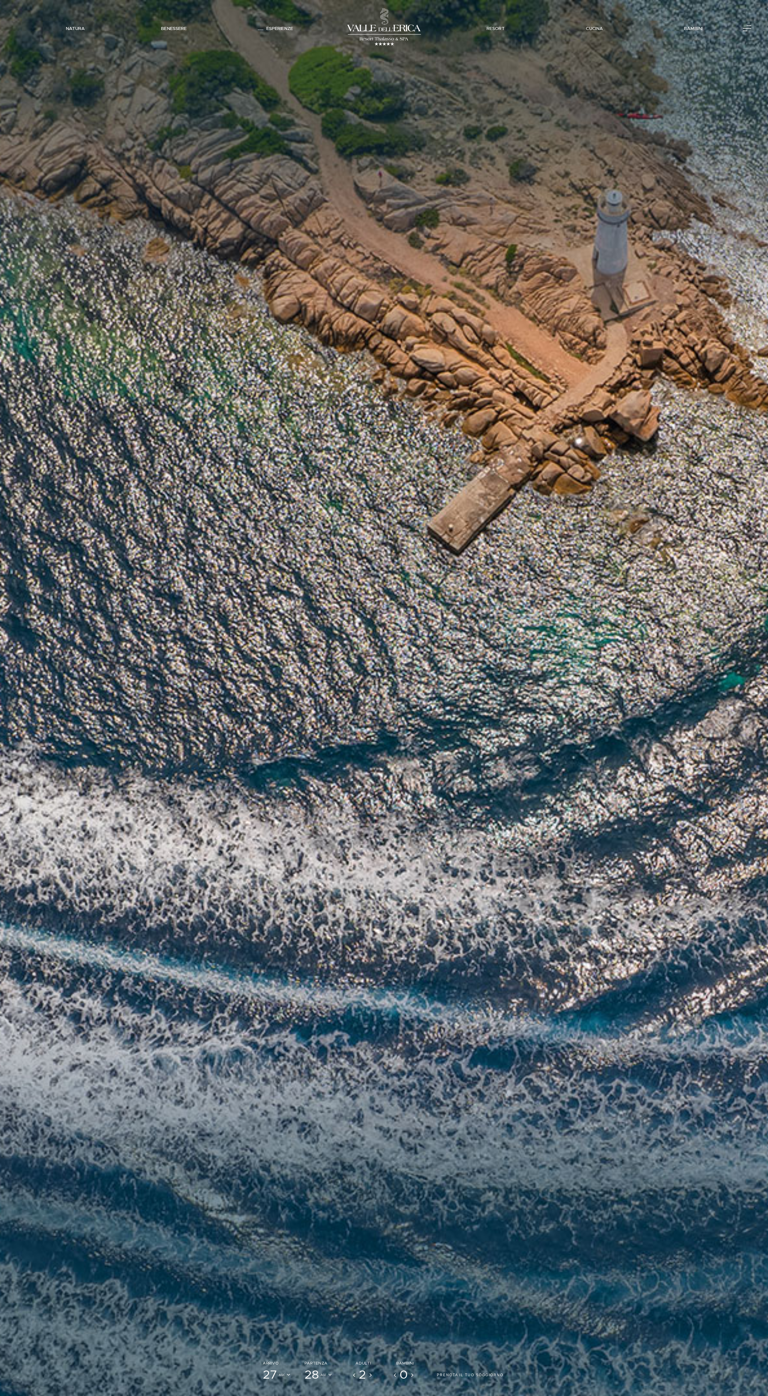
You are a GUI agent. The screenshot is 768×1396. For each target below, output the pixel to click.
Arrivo (271, 1363)
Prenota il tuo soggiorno (470, 1375)
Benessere (174, 28)
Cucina (594, 28)
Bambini (693, 28)
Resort (496, 28)
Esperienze (279, 28)
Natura (75, 28)
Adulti (363, 1363)
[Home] (384, 28)
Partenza (316, 1363)
